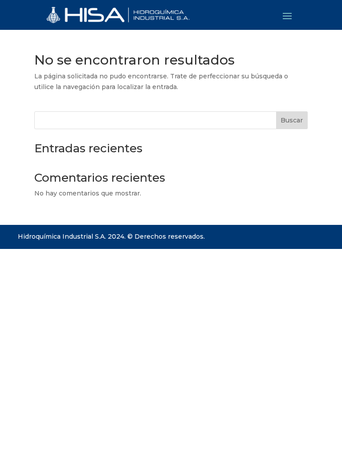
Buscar (292, 120)
